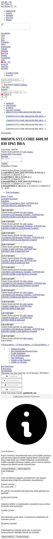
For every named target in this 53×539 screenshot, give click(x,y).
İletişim (9, 20)
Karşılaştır (5, 201)
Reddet (4, 462)
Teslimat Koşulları (18, 349)
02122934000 (6, 371)
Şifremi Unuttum (20, 85)
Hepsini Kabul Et (24, 469)
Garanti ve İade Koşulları (20, 360)
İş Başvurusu (6, 369)
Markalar (9, 15)
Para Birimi (5, 7)
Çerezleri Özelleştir (9, 469)
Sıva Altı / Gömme (13, 110)
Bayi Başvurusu (7, 366)
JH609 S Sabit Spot (17, 308)
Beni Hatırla (9, 85)
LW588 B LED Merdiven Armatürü (23, 297)
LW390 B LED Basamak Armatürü (23, 240)
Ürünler (9, 13)
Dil (2, 4)
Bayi (3, 40)
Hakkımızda (10, 11)
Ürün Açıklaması (12, 192)
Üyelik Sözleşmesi (18, 353)
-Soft (15, 396)
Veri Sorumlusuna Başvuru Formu (24, 351)
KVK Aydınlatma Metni (20, 355)
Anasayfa (9, 103)
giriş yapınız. (28, 152)
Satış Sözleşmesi (17, 358)
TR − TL (8, 2)
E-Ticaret (20, 396)
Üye (2, 38)
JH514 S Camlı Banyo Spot (20, 205)
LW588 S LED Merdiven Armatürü (23, 274)
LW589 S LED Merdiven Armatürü (23, 331)
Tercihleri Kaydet (22, 537)
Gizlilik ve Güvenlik (19, 362)
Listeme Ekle (6, 154)
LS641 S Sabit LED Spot (19, 251)
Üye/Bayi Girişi (12, 73)
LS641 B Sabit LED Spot (19, 263)
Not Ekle (4, 156)
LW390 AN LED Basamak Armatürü (23, 228)
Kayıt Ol (4, 64)
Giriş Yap (4, 66)
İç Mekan (9, 108)
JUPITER (5, 205)
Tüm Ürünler (11, 105)
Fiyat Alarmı (16, 154)
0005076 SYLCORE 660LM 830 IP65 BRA (23, 112)
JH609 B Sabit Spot (17, 320)
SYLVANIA (6, 133)
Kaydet (4, 164)
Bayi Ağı (9, 17)
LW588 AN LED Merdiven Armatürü (24, 285)
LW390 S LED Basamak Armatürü (23, 217)
